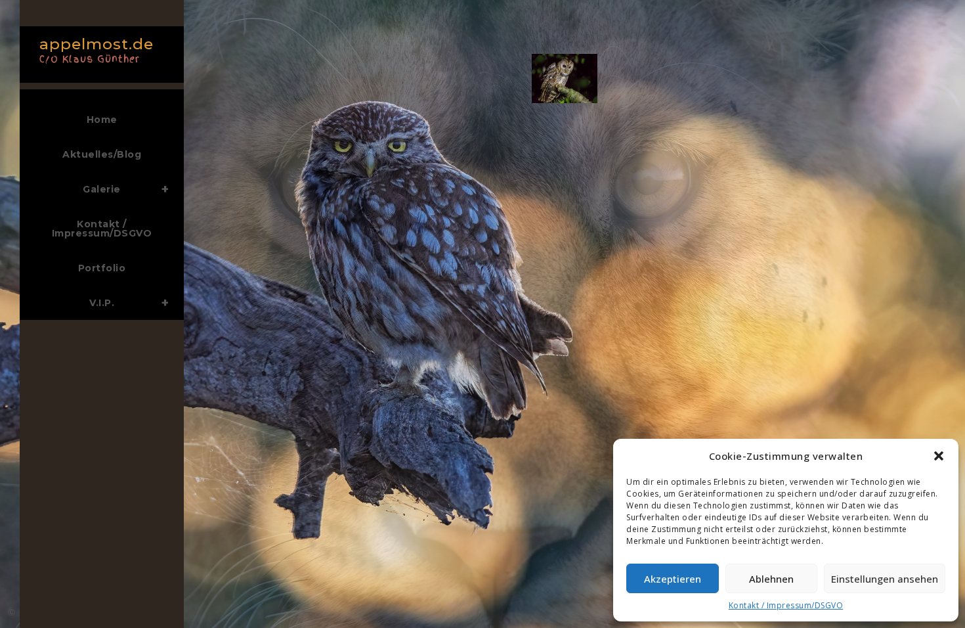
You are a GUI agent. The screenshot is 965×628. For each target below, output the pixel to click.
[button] (938, 455)
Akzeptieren (672, 578)
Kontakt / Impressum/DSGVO (786, 605)
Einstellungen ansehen (884, 578)
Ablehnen (771, 578)
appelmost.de (96, 49)
